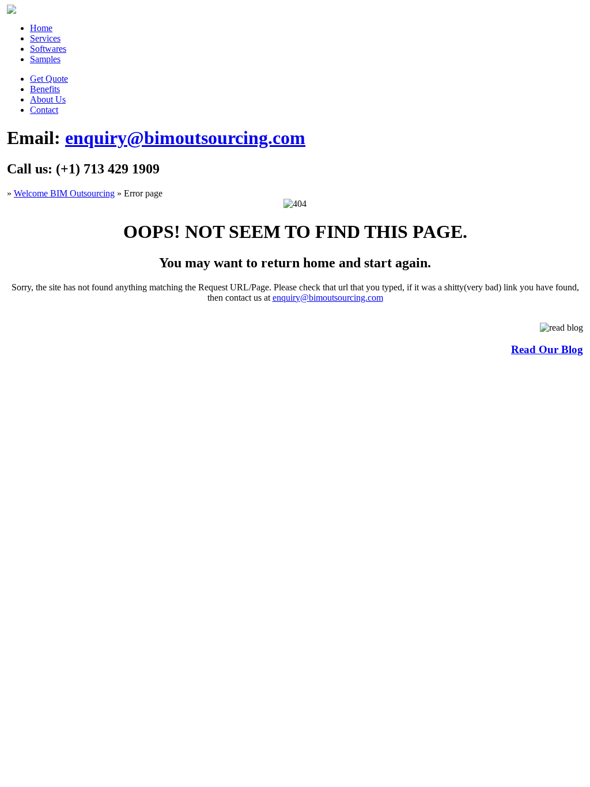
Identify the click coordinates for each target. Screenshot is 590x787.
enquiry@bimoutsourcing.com (185, 137)
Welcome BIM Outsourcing (64, 193)
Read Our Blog (547, 349)
